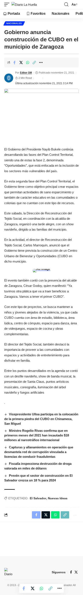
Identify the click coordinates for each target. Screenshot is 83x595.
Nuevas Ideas (57, 498)
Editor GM (26, 72)
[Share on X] (21, 62)
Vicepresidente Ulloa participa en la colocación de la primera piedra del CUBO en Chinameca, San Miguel (41, 418)
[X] (76, 572)
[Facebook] (71, 572)
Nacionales (14, 23)
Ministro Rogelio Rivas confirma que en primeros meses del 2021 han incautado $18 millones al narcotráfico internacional (36, 435)
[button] (7, 4)
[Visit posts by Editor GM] (8, 78)
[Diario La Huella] (24, 4)
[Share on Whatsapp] (28, 62)
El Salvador (38, 498)
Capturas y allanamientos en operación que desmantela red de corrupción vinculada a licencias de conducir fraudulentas (38, 451)
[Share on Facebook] (14, 62)
